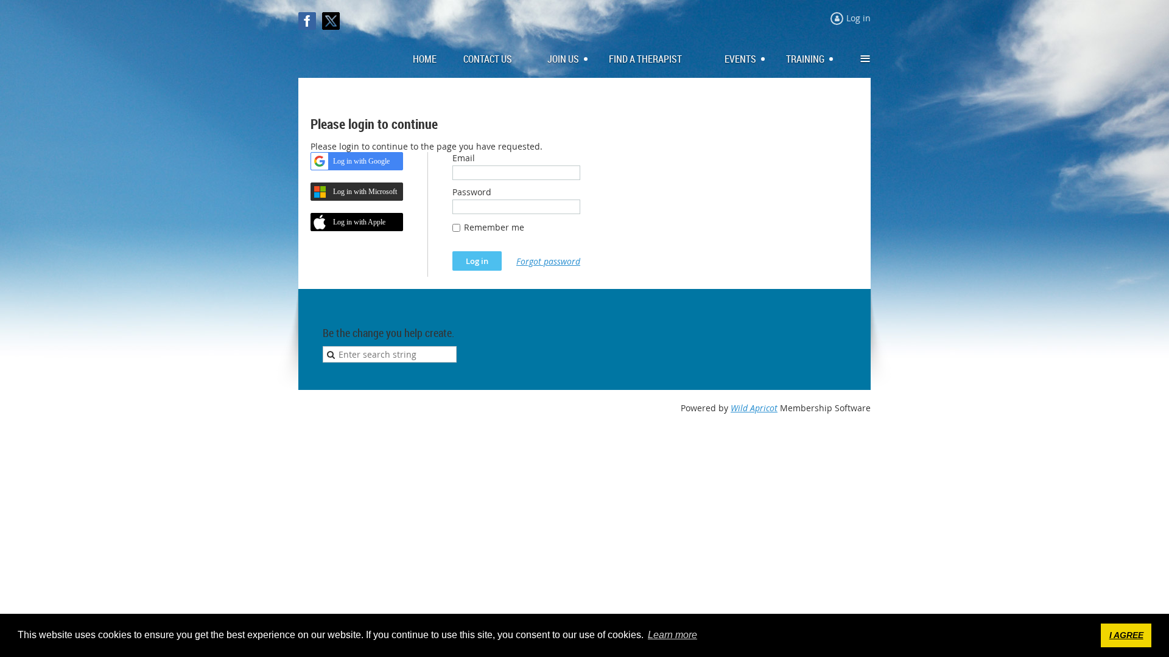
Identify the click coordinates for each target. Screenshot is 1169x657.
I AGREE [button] (1126, 635)
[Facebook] (307, 21)
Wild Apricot (754, 408)
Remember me (494, 227)
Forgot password (548, 261)
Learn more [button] (672, 635)
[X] (331, 21)
